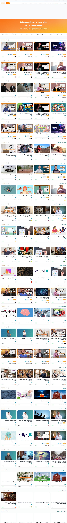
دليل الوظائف (30, 3)
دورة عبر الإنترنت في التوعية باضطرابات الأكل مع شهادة (25, 195)
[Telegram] (54, 1)
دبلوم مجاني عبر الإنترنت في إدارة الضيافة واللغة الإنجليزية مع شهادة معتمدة (9, 503)
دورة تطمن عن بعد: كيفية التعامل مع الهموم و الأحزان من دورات (26, 462)
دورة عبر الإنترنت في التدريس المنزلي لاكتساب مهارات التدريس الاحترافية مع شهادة (59, 237)
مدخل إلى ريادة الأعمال (46, 358)
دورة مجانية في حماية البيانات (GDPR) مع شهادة (42, 215)
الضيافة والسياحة (62, 367)
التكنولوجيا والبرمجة (51, 34)
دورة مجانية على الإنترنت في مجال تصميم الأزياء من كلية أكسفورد (42, 134)
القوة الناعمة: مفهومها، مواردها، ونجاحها (10, 420)
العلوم (64, 388)
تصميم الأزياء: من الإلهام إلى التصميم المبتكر (26, 338)
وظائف (48, 3)
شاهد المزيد (3, 40)
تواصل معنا (8, 0)
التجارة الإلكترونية (10, 34)
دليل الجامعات (25, 3)
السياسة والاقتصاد (62, 408)
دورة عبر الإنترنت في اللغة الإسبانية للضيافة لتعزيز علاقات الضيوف (59, 380)
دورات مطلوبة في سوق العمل (60, 81)
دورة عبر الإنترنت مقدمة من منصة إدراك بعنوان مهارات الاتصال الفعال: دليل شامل (9, 93)
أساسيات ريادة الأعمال (13, 297)
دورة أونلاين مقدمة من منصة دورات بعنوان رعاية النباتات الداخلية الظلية (25, 482)
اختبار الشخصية (44, 3)
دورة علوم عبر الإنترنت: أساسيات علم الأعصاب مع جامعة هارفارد (25, 318)
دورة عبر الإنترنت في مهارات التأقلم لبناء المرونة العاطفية (9, 195)
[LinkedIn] (55, 1)
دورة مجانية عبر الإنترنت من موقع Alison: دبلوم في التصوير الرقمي (42, 155)
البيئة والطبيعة (63, 470)
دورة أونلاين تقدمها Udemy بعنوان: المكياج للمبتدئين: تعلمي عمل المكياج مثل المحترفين (58, 503)
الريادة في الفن (30, 133)
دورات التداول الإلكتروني (61, 511)
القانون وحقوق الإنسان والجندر (60, 204)
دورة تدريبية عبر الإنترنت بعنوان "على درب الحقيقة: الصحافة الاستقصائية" (42, 278)
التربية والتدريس (63, 224)
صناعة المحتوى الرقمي (63, 174)
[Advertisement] (33, 521)
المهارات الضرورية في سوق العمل (28, 51)
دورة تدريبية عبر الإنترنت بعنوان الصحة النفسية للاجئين (26, 441)
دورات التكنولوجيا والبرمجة (61, 163)
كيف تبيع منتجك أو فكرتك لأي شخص (11, 72)
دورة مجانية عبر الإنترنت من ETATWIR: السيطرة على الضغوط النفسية (58, 73)
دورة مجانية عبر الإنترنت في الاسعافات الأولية (60, 317)
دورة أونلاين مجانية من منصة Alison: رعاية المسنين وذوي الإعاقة (9, 257)
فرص (60, 3)
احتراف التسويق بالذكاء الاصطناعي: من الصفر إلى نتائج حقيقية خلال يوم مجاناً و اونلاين (42, 298)
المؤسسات (22, 3)
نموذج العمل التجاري (29, 297)
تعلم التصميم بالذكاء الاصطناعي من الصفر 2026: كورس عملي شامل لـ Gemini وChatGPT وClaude (59, 52)
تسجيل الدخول (3, 3)
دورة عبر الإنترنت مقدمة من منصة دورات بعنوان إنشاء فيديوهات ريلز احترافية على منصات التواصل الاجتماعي (9, 278)
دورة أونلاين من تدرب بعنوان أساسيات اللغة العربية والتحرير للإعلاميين (25, 278)
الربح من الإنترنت (26, 34)
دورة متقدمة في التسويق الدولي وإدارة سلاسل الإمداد (42, 502)
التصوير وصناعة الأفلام (62, 142)
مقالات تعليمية (40, 3)
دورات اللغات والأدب (62, 101)
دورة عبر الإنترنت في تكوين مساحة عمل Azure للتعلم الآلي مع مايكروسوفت (9, 175)
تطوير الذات (57, 34)
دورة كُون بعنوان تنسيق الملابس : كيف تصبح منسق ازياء (9, 339)
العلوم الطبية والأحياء (62, 306)
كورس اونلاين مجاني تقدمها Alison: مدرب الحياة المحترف (59, 257)
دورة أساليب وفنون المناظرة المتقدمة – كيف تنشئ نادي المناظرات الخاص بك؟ (58, 216)
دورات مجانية (62, 34)
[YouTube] (52, 1)
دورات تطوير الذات (62, 60)
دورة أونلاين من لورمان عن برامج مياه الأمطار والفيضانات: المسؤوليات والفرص (10, 400)
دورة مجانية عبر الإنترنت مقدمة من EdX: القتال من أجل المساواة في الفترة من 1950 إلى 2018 (59, 462)
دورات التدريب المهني (62, 490)
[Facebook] (60, 1)
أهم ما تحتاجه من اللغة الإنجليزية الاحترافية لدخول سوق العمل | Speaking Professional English (42, 52)
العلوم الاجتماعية (63, 429)
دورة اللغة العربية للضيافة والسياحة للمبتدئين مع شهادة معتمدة (25, 380)
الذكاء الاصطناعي (44, 34)
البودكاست (21, 34)
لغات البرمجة (15, 34)
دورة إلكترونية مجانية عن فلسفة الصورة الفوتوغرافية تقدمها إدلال (59, 155)
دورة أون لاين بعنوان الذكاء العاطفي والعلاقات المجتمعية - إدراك (10, 441)
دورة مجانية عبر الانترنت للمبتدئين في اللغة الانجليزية (59, 113)
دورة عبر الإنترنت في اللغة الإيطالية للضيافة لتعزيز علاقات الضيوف (42, 380)
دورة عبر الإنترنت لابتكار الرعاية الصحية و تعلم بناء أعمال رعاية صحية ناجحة (9, 318)
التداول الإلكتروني (32, 34)
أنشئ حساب (7, 3)
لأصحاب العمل (3, 0)
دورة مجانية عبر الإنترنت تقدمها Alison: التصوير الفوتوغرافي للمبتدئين (26, 155)
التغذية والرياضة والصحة (61, 245)
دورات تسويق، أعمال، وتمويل (60, 286)
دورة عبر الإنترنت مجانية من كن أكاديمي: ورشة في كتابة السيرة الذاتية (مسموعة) (25, 93)
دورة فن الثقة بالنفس (46, 195)
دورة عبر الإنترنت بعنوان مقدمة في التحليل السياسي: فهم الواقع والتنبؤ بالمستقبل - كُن (25, 421)
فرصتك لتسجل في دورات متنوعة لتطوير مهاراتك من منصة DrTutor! (25, 237)
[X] (58, 1)
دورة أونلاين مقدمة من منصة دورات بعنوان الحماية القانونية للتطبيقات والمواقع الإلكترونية (9, 216)
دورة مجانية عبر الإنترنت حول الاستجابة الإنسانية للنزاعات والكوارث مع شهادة (42, 318)
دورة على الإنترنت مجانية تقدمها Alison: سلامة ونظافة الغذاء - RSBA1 (26, 257)
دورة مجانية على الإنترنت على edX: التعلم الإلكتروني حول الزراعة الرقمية (9, 482)
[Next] (8, 34)
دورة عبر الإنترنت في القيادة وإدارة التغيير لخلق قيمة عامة (42, 421)
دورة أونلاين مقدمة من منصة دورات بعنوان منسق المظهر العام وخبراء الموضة (42, 339)
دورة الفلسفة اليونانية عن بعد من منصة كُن (10, 461)
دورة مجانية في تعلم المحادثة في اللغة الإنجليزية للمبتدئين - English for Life (10, 52)
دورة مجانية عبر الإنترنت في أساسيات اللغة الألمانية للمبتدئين (26, 114)
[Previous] (65, 34)
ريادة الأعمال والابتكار (62, 347)
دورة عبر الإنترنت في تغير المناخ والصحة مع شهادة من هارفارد (42, 482)
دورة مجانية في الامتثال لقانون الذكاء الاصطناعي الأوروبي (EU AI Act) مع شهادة (26, 216)
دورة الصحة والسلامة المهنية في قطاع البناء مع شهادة (25, 502)
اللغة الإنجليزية (38, 34)
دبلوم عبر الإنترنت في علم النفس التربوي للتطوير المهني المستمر (9, 237)
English (15, 0)
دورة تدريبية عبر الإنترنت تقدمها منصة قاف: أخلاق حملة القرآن (42, 462)
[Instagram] (57, 1)
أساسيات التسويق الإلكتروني (45, 174)
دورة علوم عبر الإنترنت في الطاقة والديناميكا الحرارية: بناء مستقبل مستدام (59, 400)
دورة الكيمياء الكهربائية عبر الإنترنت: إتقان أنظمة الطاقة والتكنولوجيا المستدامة (42, 400)
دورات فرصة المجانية (62, 40)
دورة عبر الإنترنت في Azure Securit (27, 174)
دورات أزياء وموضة (62, 327)
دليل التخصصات (35, 3)
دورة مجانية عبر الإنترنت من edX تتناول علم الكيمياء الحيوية (25, 400)
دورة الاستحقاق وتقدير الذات (45, 440)
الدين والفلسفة (63, 449)
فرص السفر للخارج (51, 3)
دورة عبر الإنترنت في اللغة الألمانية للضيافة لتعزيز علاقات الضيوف (9, 380)
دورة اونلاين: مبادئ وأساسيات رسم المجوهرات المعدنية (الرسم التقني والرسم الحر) (9, 134)
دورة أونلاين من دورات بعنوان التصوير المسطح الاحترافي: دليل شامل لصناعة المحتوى (10, 155)
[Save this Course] (58, 54)
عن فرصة (12, 0)
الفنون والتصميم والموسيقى (61, 122)
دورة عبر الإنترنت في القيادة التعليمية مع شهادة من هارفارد (42, 237)
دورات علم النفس (62, 183)
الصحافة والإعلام (63, 265)
